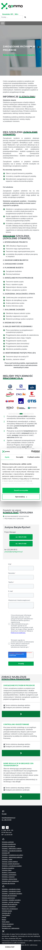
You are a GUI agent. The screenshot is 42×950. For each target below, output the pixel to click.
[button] (5, 397)
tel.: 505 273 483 (21, 537)
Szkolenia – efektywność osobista (11, 848)
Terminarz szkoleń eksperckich (10, 863)
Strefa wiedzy (6, 921)
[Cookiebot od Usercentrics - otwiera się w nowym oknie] (31, 451)
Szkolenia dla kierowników (9, 895)
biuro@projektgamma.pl (8, 817)
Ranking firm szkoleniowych (10, 908)
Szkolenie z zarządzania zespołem (12, 866)
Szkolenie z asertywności (9, 874)
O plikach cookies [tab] (33, 457)
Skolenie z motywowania (9, 872)
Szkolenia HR (6, 853)
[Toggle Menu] (2, 23)
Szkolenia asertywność (8, 898)
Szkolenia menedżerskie (9, 844)
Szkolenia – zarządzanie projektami (12, 850)
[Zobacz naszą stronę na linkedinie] (7, 827)
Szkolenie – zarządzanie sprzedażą (12, 893)
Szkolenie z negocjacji (8, 877)
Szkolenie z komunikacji (9, 906)
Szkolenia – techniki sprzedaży (11, 902)
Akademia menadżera (8, 868)
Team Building (6, 915)
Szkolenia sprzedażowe (8, 846)
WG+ (16, 14)
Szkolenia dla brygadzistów (9, 904)
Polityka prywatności (8, 924)
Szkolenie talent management (10, 881)
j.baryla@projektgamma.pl (13, 552)
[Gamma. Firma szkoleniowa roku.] (12, 6)
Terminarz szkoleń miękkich (10, 861)
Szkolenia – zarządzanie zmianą (11, 889)
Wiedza (4, 919)
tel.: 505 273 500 (21, 543)
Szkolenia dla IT (6, 913)
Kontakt (4, 917)
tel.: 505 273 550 (6, 820)
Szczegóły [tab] (19, 457)
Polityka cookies (6, 926)
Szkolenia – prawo (7, 859)
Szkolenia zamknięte (8, 842)
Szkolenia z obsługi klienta (9, 879)
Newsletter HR (7, 14)
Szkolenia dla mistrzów (8, 883)
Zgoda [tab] (7, 457)
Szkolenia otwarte (7, 911)
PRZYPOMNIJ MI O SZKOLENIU (14, 518)
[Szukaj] (24, 17)
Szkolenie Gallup (6, 870)
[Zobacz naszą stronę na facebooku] (3, 827)
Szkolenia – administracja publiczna (12, 857)
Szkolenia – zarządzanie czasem (11, 891)
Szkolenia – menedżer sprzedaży (11, 900)
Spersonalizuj (20, 497)
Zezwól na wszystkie (21, 490)
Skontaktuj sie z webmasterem (10, 928)
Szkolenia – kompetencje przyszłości (12, 855)
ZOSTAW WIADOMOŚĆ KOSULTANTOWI (17, 516)
